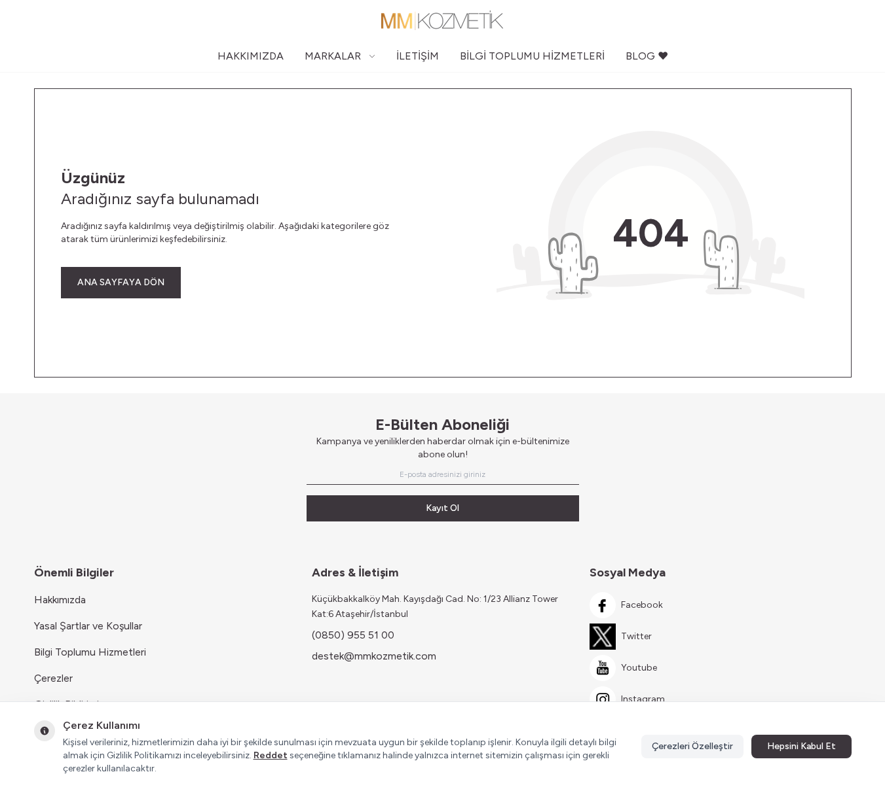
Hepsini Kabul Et (801, 746)
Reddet (271, 755)
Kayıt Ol (442, 508)
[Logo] (443, 20)
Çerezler (53, 678)
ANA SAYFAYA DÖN (120, 282)
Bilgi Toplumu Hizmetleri (90, 652)
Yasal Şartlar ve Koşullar (88, 626)
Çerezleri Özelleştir (692, 746)
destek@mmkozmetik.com (374, 656)
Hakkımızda (60, 599)
